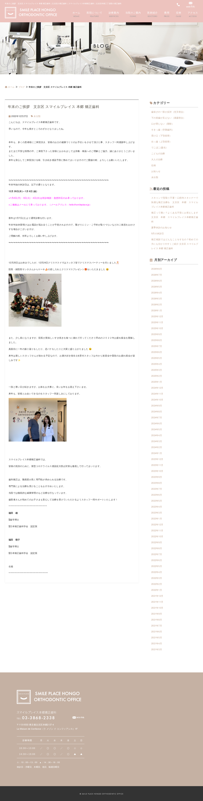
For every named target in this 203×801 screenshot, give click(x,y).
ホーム (11, 86)
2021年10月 (157, 607)
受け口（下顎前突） (161, 135)
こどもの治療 (158, 153)
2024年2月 (156, 447)
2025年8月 (156, 340)
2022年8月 (156, 548)
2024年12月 (157, 387)
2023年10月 (157, 470)
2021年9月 (156, 613)
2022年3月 (156, 577)
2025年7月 (156, 346)
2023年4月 (156, 506)
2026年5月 (156, 286)
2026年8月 (156, 268)
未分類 (37, 116)
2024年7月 (156, 417)
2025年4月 (156, 363)
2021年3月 (156, 649)
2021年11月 (157, 601)
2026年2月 (156, 304)
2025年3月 (156, 369)
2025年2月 (156, 375)
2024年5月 (156, 429)
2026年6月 (156, 280)
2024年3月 (156, 441)
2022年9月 (156, 542)
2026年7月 (156, 274)
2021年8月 (156, 619)
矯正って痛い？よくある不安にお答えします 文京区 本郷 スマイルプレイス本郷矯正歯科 (174, 217)
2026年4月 (156, 292)
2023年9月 (156, 476)
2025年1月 (156, 381)
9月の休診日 (157, 233)
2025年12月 (157, 316)
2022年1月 (156, 589)
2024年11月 (157, 393)
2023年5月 (156, 500)
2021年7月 (156, 625)
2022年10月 (157, 536)
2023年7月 (156, 488)
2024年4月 (156, 435)
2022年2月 (156, 583)
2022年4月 (156, 572)
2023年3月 (156, 512)
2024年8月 (156, 411)
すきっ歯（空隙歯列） (162, 129)
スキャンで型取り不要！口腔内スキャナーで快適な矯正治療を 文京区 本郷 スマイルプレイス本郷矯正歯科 (174, 202)
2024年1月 (156, 453)
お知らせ (155, 171)
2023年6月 (156, 494)
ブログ (21, 86)
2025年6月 (156, 352)
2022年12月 (157, 524)
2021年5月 (156, 637)
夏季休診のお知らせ (161, 227)
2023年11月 (157, 465)
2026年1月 (156, 310)
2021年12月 (157, 595)
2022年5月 (156, 566)
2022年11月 (157, 530)
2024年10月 (157, 399)
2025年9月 (156, 334)
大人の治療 (157, 159)
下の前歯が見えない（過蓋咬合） (168, 117)
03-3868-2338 (36, 718)
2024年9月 (156, 405)
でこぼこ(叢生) (158, 147)
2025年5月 (156, 357)
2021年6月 (156, 631)
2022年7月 (156, 554)
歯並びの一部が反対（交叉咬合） (168, 111)
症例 (153, 165)
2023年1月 (156, 518)
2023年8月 (156, 482)
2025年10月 (157, 328)
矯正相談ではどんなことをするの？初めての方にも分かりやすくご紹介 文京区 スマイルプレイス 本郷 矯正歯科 (174, 244)
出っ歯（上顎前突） (161, 141)
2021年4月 (156, 643)
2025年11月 (157, 322)
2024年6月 (156, 423)
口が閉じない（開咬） (162, 123)
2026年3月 (156, 298)
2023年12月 (157, 459)
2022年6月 (156, 560)
